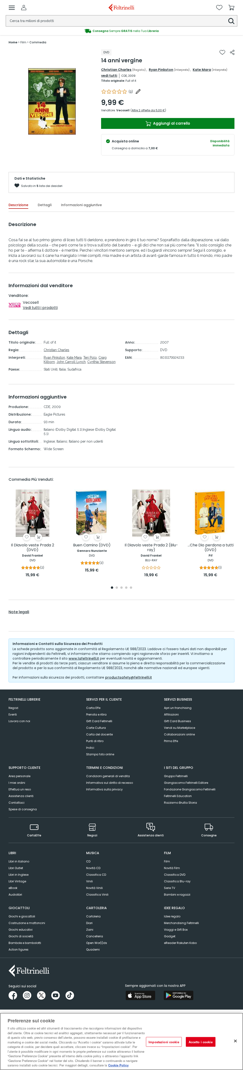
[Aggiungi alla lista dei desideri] (222, 52)
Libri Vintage (17, 881)
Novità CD (93, 868)
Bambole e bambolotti (25, 943)
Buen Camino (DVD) (92, 545)
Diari (89, 923)
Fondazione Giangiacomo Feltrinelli (189, 789)
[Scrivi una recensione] (138, 91)
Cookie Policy (118, 1065)
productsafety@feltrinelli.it (128, 677)
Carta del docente (99, 734)
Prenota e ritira (96, 714)
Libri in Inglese (18, 875)
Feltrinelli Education (178, 796)
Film (167, 861)
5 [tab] (131, 588)
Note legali (19, 612)
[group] (121, 31)
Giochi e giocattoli (22, 916)
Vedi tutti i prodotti (40, 307)
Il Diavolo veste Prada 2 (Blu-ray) (151, 548)
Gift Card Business (177, 721)
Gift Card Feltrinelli (99, 721)
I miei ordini (17, 783)
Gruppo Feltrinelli (176, 776)
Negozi (13, 708)
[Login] (23, 7)
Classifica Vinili (97, 895)
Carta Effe (93, 708)
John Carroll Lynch (71, 362)
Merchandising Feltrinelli (181, 923)
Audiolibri (15, 895)
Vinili (89, 881)
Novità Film (172, 868)
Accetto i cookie (201, 1041)
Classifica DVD (174, 875)
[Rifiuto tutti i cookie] (235, 1041)
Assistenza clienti (21, 796)
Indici (90, 748)
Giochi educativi (21, 930)
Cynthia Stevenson (101, 362)
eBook (13, 888)
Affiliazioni (171, 714)
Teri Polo (90, 357)
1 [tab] (112, 588)
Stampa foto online (100, 754)
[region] (121, 1041)
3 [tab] (121, 588)
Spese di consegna (23, 809)
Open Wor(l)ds (96, 943)
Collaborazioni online (179, 734)
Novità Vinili (94, 888)
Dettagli (44, 205)
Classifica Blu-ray (177, 881)
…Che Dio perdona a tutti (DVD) (211, 548)
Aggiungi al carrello (171, 123)
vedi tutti (109, 75)
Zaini (89, 930)
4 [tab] (126, 588)
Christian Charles (116, 69)
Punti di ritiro (94, 741)
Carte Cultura (96, 728)
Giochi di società (21, 936)
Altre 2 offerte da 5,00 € (148, 110)
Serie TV (169, 888)
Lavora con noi (19, 721)
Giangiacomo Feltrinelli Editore (186, 783)
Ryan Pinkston (161, 69)
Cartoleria (93, 916)
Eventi (13, 714)
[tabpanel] (32, 534)
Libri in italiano (19, 861)
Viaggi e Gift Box (176, 930)
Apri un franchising (178, 708)
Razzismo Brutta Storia (180, 803)
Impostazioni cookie (164, 1041)
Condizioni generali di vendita (108, 776)
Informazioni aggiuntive (81, 205)
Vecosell (123, 110)
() (131, 92)
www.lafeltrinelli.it (84, 658)
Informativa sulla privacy (104, 789)
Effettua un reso (20, 789)
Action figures (18, 950)
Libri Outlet (16, 868)
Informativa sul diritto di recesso (109, 783)
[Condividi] (232, 52)
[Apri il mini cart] (231, 7)
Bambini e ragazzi (177, 895)
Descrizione (18, 205)
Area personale (19, 776)
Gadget (169, 936)
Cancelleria (94, 936)
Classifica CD (96, 875)
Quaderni (93, 950)
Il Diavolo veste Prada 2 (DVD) (32, 548)
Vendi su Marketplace (179, 728)
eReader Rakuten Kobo (180, 943)
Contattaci (16, 803)
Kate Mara (202, 69)
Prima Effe (171, 741)
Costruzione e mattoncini (27, 923)
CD (88, 861)
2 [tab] (117, 588)
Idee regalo (172, 916)
